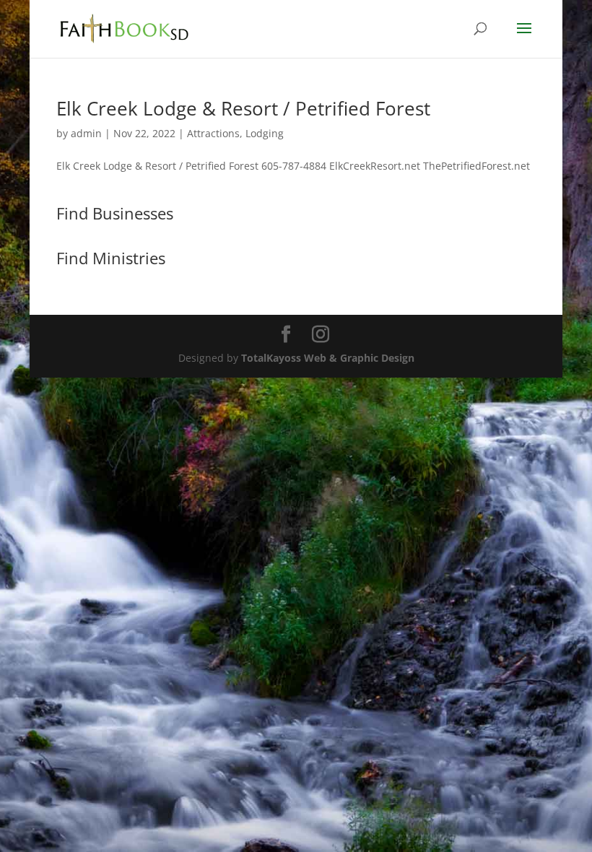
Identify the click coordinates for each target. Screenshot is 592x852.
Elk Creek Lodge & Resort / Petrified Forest (243, 108)
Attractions (213, 133)
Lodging (264, 133)
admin (86, 133)
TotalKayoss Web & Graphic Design (327, 358)
